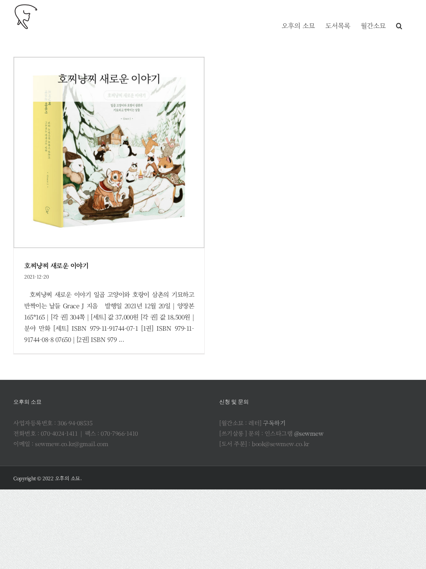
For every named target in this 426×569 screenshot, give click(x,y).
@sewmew (309, 433)
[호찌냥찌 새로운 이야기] (109, 152)
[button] (399, 16)
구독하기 (274, 423)
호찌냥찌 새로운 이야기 (56, 265)
